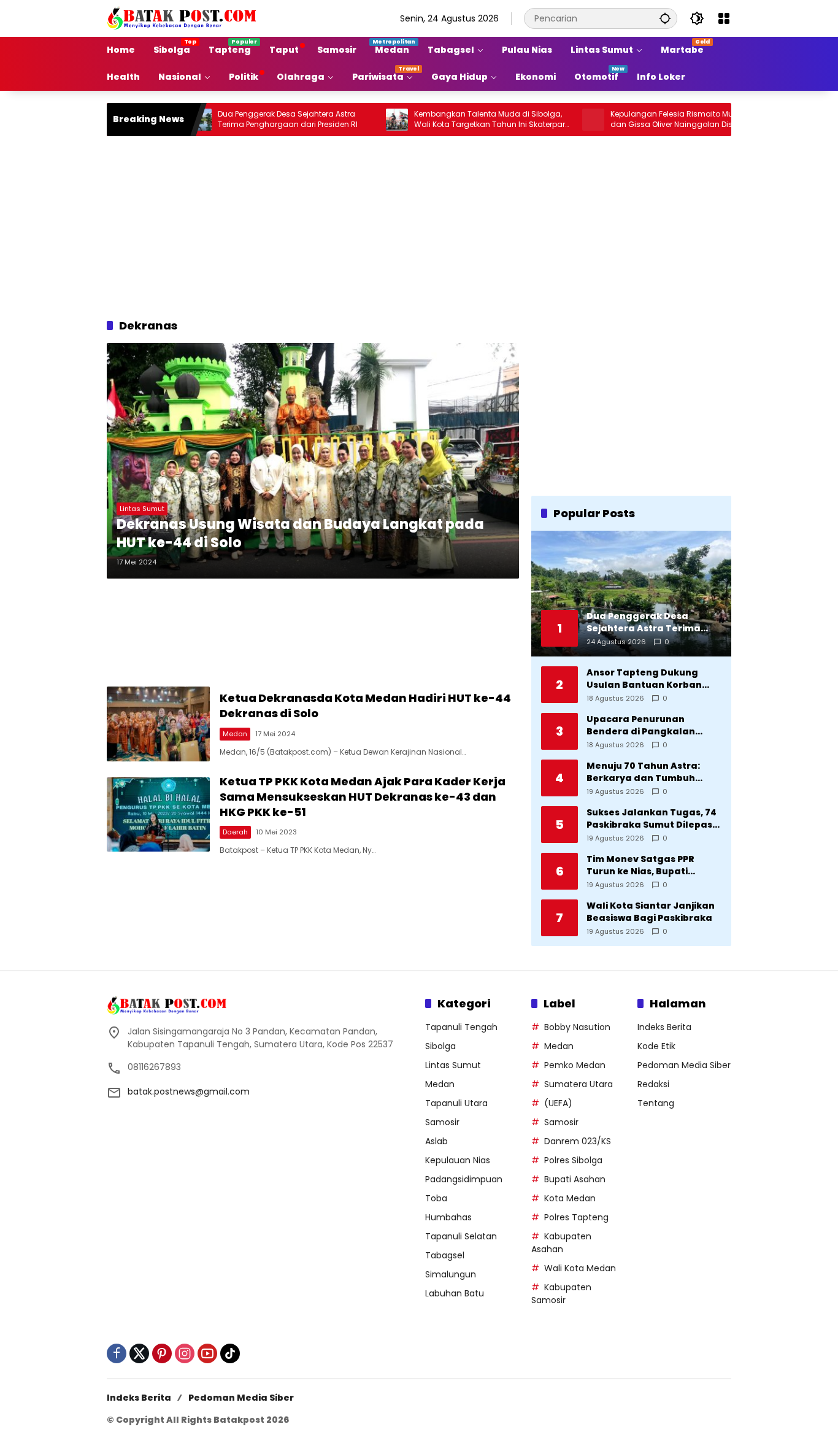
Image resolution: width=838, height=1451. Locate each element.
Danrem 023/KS (577, 1141)
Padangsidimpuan (463, 1179)
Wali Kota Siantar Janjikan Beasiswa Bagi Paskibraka (650, 912)
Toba (436, 1198)
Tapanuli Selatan (461, 1236)
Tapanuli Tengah (461, 1027)
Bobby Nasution (577, 1027)
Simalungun (450, 1274)
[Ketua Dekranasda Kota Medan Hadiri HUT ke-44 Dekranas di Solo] (158, 724)
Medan (235, 734)
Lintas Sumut (142, 509)
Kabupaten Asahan (561, 1242)
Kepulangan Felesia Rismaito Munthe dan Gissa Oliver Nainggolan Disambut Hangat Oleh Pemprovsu (646, 119)
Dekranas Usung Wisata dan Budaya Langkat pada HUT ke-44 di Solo (300, 534)
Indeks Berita (664, 1027)
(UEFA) (558, 1103)
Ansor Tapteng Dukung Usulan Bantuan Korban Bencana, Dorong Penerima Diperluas (652, 679)
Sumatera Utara (578, 1084)
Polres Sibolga (573, 1160)
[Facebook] (116, 1353)
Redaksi (653, 1084)
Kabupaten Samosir (561, 1293)
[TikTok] (230, 1353)
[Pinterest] (162, 1353)
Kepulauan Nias (457, 1160)
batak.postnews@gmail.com (189, 1091)
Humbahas (448, 1217)
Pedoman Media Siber (684, 1065)
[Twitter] (139, 1353)
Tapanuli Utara (456, 1103)
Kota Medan (570, 1198)
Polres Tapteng (576, 1217)
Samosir (442, 1122)
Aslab (436, 1141)
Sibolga (440, 1046)
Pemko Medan (574, 1065)
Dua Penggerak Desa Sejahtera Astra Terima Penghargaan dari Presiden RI (250, 119)
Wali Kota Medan (580, 1268)
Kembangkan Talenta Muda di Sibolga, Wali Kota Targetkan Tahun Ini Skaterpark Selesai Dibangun (453, 119)
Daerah (235, 832)
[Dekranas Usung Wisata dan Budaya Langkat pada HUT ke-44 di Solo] (313, 461)
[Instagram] (184, 1353)
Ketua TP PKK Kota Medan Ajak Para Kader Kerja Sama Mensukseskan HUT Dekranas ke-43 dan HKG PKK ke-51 (362, 797)
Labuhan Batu (454, 1293)
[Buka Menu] (724, 18)
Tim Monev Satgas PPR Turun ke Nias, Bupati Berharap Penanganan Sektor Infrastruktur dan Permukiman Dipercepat (646, 865)
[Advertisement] (419, 225)
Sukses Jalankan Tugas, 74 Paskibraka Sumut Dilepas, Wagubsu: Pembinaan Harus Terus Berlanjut (651, 819)
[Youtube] (207, 1353)
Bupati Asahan (574, 1179)
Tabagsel (444, 1255)
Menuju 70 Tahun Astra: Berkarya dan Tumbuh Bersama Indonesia (643, 772)
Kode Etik (656, 1046)
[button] (665, 18)
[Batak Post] (183, 18)
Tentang (655, 1103)
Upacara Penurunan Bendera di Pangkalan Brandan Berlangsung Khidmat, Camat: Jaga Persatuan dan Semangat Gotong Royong (649, 725)
